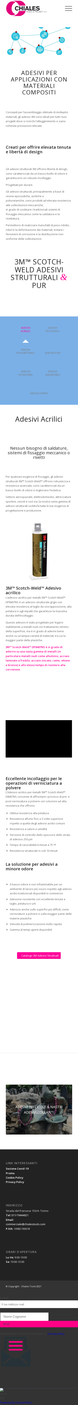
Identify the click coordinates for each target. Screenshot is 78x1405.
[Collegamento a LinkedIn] (50, 1290)
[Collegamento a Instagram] (69, 1290)
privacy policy (56, 1333)
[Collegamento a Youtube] (56, 1290)
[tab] (25, 331)
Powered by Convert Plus (16, 1402)
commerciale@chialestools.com (25, 1224)
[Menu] (66, 8)
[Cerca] (57, 8)
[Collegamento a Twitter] (63, 1290)
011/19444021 (19, 1215)
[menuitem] (57, 8)
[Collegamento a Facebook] (44, 1290)
